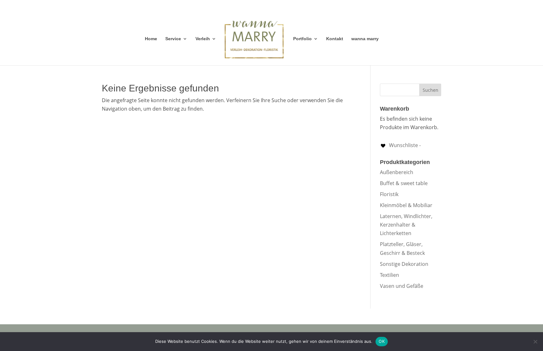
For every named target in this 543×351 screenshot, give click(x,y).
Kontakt (334, 38)
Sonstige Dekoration (404, 264)
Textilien (389, 274)
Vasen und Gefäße (401, 285)
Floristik (389, 194)
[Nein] (535, 341)
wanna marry (365, 38)
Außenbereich (396, 172)
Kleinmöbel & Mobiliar (406, 205)
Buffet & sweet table (404, 183)
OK (382, 341)
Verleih (202, 38)
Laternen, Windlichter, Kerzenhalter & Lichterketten (406, 225)
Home (151, 38)
